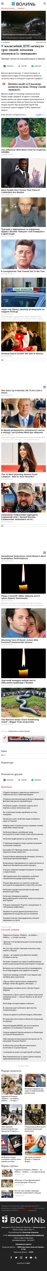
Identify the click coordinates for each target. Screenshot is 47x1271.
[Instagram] (21, 1257)
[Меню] (2, 4)
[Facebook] (11, 1257)
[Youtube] (31, 1257)
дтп (3, 755)
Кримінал (21, 8)
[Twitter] (16, 1257)
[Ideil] (23, 1263)
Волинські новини (8, 8)
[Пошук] (44, 3)
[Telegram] (26, 1257)
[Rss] (36, 1257)
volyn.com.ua (29, 1208)
